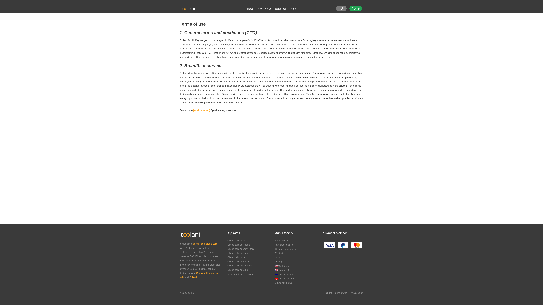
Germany (200, 273)
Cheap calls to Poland (238, 261)
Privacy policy (356, 293)
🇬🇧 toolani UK (282, 270)
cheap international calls (205, 244)
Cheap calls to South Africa (241, 249)
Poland (193, 277)
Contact (279, 253)
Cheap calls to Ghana (238, 253)
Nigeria (210, 273)
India (182, 277)
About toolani (281, 240)
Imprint (328, 293)
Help (277, 257)
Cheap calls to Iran (236, 257)
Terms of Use (340, 293)
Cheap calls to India (237, 240)
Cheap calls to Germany (239, 265)
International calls (284, 245)
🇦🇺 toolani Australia (285, 274)
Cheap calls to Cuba (237, 270)
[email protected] (201, 110)
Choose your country (285, 249)
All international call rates (240, 274)
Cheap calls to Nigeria (238, 245)
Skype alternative (283, 283)
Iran (217, 273)
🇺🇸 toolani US (282, 266)
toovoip (278, 262)
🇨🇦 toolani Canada (284, 278)
